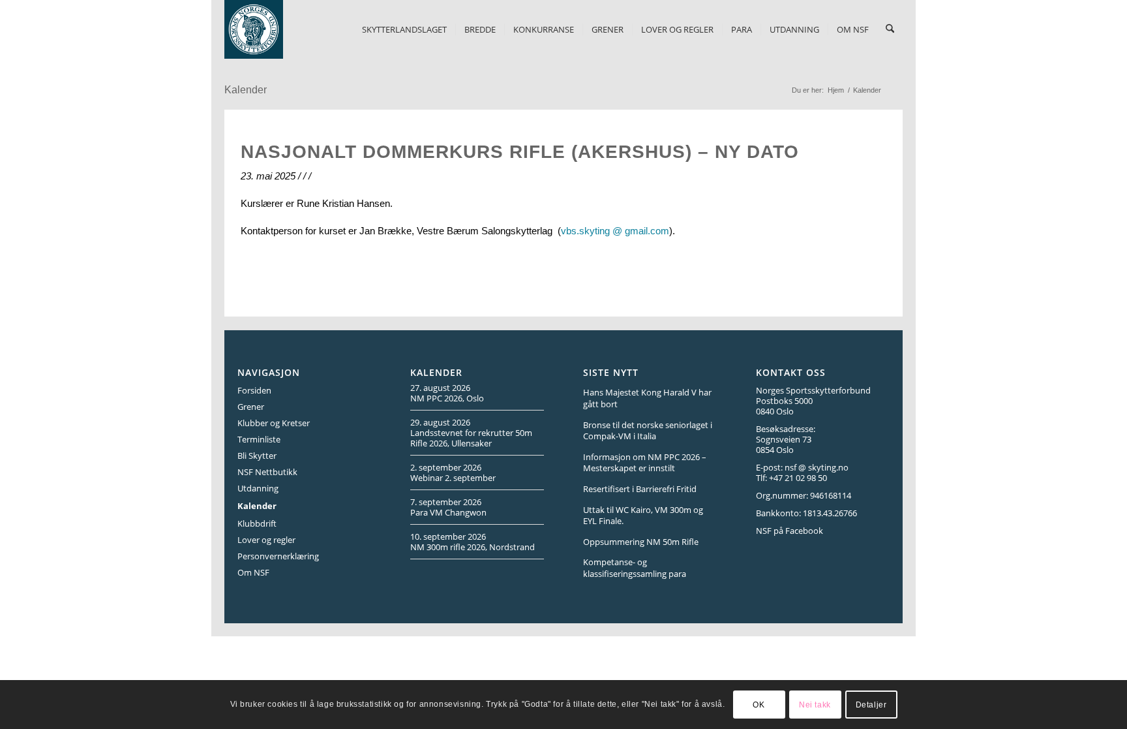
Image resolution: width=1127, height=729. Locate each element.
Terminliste (258, 439)
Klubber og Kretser (273, 423)
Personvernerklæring (278, 556)
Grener (250, 406)
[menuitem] (404, 29)
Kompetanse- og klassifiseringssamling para (634, 568)
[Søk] (890, 29)
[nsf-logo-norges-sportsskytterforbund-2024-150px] (253, 29)
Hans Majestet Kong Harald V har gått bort (647, 398)
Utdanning (257, 488)
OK (758, 704)
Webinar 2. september (453, 478)
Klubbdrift (257, 523)
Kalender (245, 89)
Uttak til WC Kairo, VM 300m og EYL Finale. (643, 515)
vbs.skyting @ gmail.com (615, 230)
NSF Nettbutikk (267, 472)
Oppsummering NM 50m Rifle (641, 542)
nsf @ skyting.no (817, 467)
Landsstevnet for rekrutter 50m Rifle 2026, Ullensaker (471, 438)
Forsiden (254, 390)
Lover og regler (266, 540)
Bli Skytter (257, 455)
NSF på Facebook (789, 530)
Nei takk (815, 704)
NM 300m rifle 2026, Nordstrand (472, 547)
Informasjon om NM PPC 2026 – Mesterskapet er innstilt (644, 462)
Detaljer (871, 704)
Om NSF (253, 572)
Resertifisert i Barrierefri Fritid (640, 489)
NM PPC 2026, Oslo (447, 398)
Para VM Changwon (448, 512)
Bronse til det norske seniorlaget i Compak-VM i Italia (647, 430)
